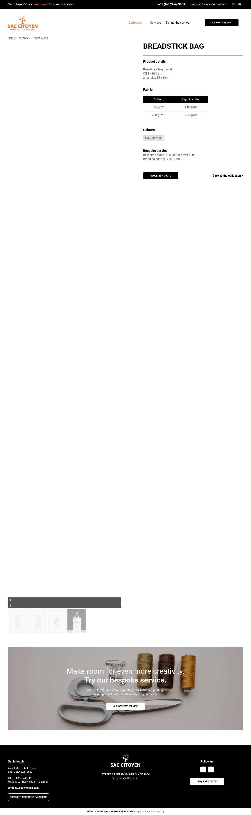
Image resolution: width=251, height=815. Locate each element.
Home (11, 37)
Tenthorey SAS (42, 4)
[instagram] (211, 769)
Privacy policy (157, 811)
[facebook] (203, 769)
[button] (64, 600)
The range (22, 37)
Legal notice (142, 811)
